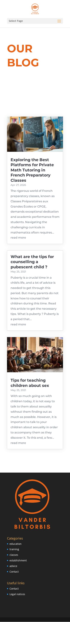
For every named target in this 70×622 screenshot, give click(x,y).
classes (14, 554)
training (14, 549)
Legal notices (17, 594)
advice (13, 566)
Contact (14, 571)
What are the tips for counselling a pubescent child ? (32, 261)
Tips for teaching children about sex (30, 383)
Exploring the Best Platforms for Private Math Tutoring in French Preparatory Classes (32, 170)
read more (18, 237)
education (16, 543)
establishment (18, 560)
